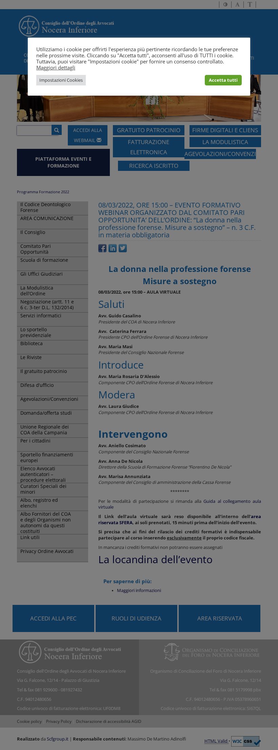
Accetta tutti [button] (223, 80)
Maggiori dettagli (55, 67)
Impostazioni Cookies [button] (61, 80)
